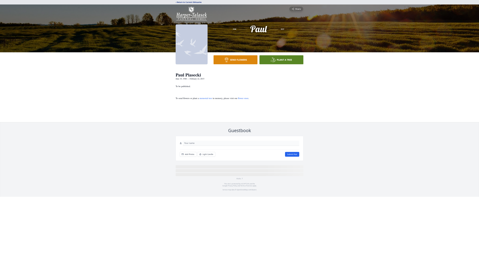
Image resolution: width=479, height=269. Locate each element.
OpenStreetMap (242, 190)
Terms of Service (246, 186)
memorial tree (205, 98)
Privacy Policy (232, 186)
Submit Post (292, 154)
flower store (243, 98)
